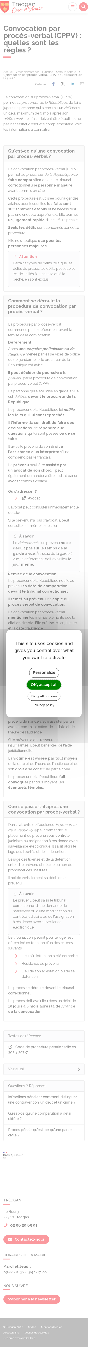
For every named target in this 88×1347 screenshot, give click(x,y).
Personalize (44, 672)
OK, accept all (44, 684)
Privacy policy (44, 705)
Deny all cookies (44, 696)
